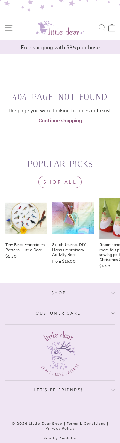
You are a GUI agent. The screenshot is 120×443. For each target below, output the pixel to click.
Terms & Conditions (86, 423)
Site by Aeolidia (60, 437)
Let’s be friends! (58, 389)
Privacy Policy (59, 428)
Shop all (60, 181)
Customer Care (58, 313)
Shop (58, 292)
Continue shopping (60, 120)
